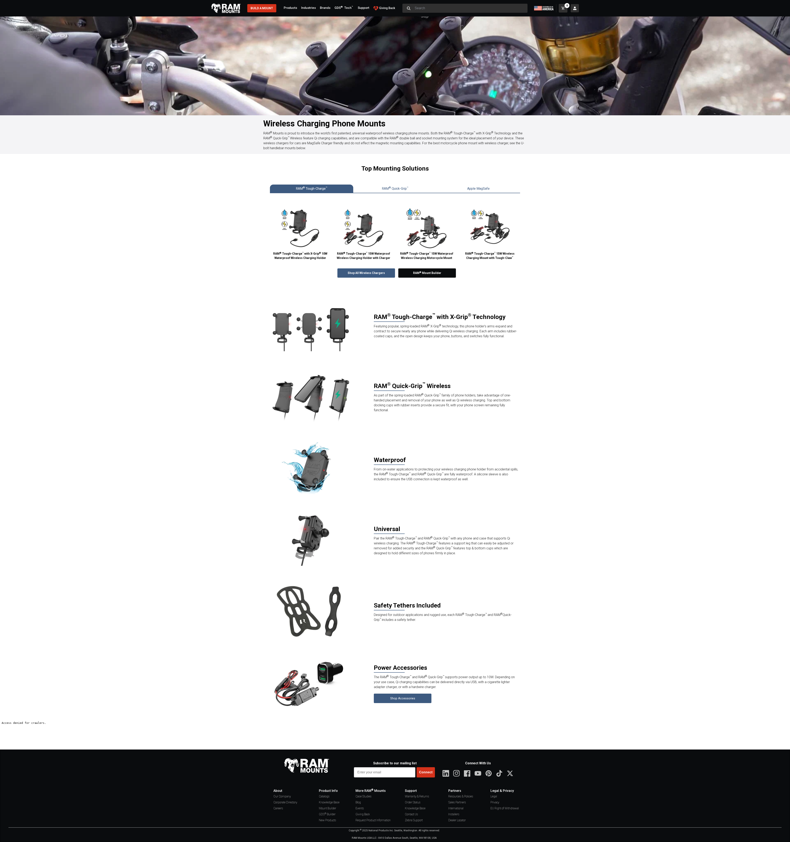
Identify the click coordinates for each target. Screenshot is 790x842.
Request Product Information (373, 820)
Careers (278, 808)
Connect (425, 772)
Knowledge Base (329, 802)
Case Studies (364, 796)
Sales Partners (457, 802)
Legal (493, 796)
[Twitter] (510, 773)
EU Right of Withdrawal (504, 808)
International (456, 808)
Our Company (282, 796)
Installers (453, 814)
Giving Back (363, 814)
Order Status (413, 802)
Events (360, 808)
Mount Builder (327, 808)
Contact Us (411, 814)
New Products (327, 820)
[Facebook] (467, 773)
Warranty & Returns (417, 796)
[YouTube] (478, 773)
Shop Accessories (402, 698)
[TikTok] (499, 773)
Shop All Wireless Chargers (366, 273)
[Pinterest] (488, 773)
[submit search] (408, 8)
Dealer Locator (457, 820)
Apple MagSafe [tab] (478, 189)
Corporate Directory (285, 802)
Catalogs (324, 796)
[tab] (311, 189)
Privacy (494, 802)
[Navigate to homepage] (226, 8)
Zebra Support (414, 820)
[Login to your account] (575, 8)
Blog (358, 802)
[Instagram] (456, 773)
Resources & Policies (460, 796)
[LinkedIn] (446, 773)
